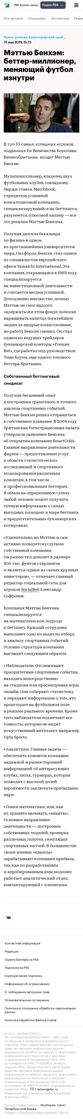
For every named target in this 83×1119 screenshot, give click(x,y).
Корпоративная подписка (23, 975)
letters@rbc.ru (47, 1088)
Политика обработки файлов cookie (30, 1019)
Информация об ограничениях (27, 983)
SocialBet (30, 590)
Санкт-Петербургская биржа (36, 1106)
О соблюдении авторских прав (27, 991)
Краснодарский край (46, 37)
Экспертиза (60, 17)
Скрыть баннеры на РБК (22, 959)
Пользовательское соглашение (27, 999)
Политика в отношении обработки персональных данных (40, 1009)
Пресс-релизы (15, 37)
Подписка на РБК (17, 967)
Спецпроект (37, 17)
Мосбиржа (48, 1104)
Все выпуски (13, 17)
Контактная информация (22, 942)
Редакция (11, 951)
